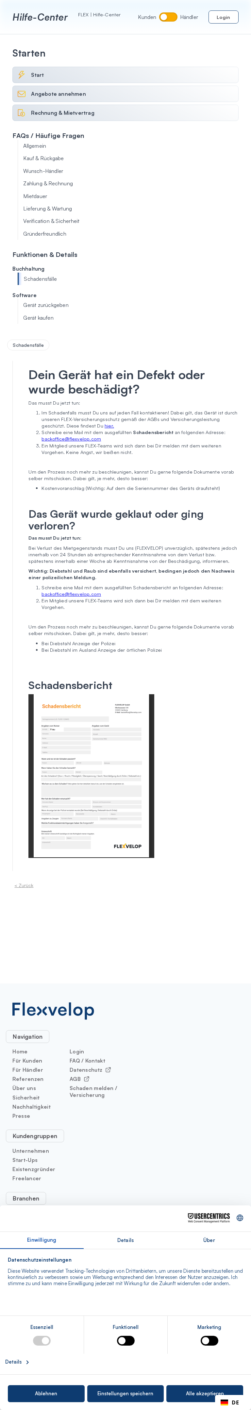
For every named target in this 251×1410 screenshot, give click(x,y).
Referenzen (27, 1079)
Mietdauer (35, 196)
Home (19, 1051)
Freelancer (26, 1178)
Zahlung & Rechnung (48, 183)
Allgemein (34, 146)
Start (37, 75)
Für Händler (27, 1069)
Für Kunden (27, 1060)
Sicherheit (26, 1097)
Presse (21, 1116)
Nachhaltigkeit (31, 1106)
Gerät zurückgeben (45, 305)
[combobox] (229, 1402)
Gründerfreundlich (44, 233)
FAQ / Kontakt (87, 1060)
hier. (109, 425)
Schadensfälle (40, 279)
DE (235, 1402)
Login (223, 17)
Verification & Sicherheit (51, 221)
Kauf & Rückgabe (43, 158)
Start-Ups (25, 1160)
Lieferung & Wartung (47, 208)
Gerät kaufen (38, 317)
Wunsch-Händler (43, 171)
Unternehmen (30, 1151)
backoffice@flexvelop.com (71, 439)
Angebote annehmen (58, 94)
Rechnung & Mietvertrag (62, 112)
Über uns (24, 1088)
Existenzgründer (33, 1169)
